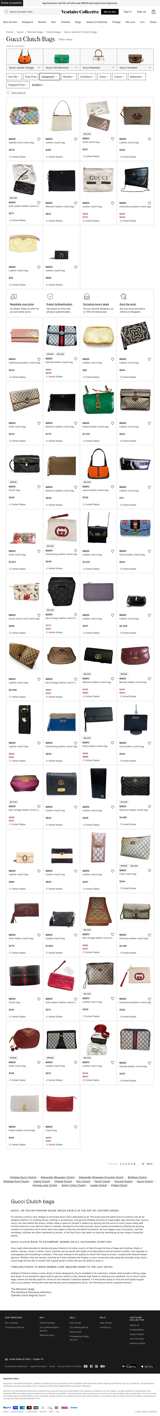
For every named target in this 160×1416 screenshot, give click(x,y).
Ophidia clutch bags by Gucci (28, 1295)
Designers (27, 22)
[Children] (73, 22)
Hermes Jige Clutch (45, 1185)
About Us (155, 22)
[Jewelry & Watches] (109, 22)
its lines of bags (111, 1248)
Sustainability (137, 1329)
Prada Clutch (119, 1185)
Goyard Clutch (124, 1181)
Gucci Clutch (145, 1181)
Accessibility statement (16, 1366)
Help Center (106, 1322)
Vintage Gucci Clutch (23, 1177)
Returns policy (47, 1335)
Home (9, 32)
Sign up (141, 11)
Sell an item (110, 11)
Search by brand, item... (22, 11)
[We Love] (137, 22)
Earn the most (128, 304)
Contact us (105, 1327)
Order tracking (47, 1322)
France (6, 1412)
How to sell (75, 1322)
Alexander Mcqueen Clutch (58, 1177)
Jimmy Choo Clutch (73, 1185)
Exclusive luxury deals (96, 304)
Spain (51, 1412)
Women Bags (35, 32)
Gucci (20, 32)
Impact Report (137, 1334)
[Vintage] (123, 22)
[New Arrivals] (19, 22)
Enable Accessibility (11, 3)
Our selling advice (79, 1327)
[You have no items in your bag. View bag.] (153, 12)
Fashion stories (137, 1343)
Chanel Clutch (63, 1181)
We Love (130, 22)
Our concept (11, 1322)
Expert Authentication (59, 304)
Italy (57, 1412)
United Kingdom (17, 1412)
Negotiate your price (22, 304)
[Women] (49, 22)
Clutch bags (53, 32)
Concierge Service (14, 1327)
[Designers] (35, 22)
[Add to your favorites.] (39, 139)
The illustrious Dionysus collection (31, 1292)
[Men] (58, 22)
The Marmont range (22, 1289)
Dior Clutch (83, 1181)
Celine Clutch (41, 1181)
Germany (43, 1412)
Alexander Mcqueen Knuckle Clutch (101, 1177)
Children (65, 22)
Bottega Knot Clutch (16, 1181)
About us (134, 1325)
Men (53, 22)
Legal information (38, 1366)
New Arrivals (10, 22)
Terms (52, 1366)
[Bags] (83, 22)
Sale (142, 22)
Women (42, 22)
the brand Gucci (58, 1217)
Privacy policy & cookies (69, 1366)
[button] (153, 12)
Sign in (128, 11)
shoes (18, 1276)
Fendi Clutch (102, 1181)
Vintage (116, 22)
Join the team (137, 1338)
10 (143, 1164)
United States (31, 1412)
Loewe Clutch (98, 1185)
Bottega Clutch (137, 1177)
